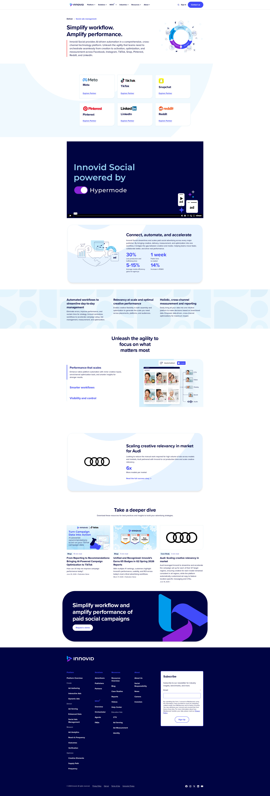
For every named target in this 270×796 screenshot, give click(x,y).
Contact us (195, 4)
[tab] (96, 372)
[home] (77, 4)
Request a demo (83, 627)
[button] (91, 5)
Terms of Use (115, 786)
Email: (182, 690)
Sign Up (181, 719)
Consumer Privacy (128, 786)
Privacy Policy (96, 786)
